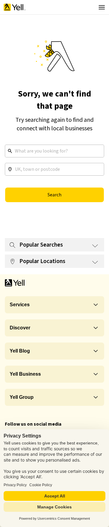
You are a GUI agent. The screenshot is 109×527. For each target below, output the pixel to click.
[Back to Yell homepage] (14, 7)
